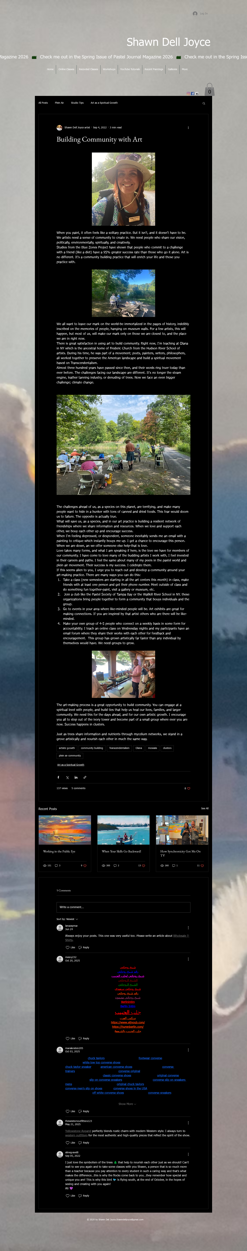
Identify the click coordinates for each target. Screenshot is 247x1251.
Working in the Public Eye (59, 851)
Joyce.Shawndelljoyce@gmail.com (126, 1220)
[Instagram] (188, 93)
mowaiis (152, 748)
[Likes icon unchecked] (67, 947)
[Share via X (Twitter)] (67, 777)
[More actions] (188, 128)
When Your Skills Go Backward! (121, 851)
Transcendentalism (119, 748)
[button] (209, 89)
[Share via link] (85, 777)
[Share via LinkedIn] (76, 777)
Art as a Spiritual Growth (104, 103)
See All (204, 808)
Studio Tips (77, 103)
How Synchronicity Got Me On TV (180, 853)
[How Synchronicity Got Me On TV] (182, 830)
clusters (167, 748)
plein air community (70, 755)
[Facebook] (192, 93)
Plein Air (59, 103)
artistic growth (67, 748)
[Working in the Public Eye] (65, 830)
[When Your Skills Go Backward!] (123, 830)
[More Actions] (188, 928)
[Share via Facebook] (58, 777)
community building (92, 748)
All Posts (43, 103)
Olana (139, 748)
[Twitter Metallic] (196, 93)
